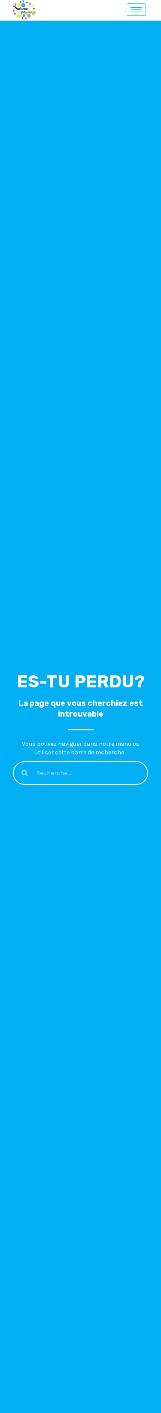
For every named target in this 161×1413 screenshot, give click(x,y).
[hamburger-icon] (136, 9)
